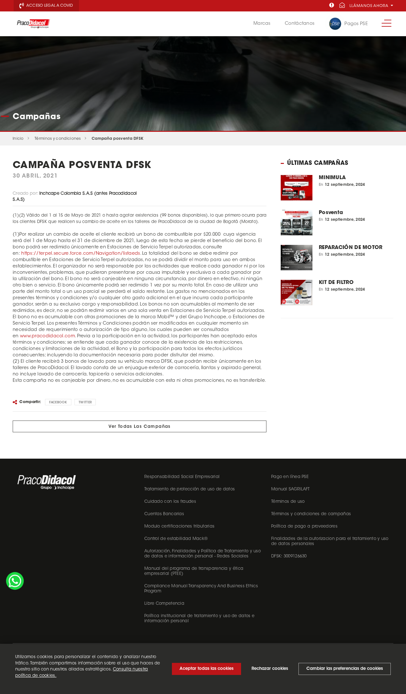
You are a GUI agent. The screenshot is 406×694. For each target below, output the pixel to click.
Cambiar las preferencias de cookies (344, 669)
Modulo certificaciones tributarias (179, 526)
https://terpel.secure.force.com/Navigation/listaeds (80, 254)
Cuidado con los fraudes (170, 502)
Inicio (18, 139)
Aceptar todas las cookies (206, 669)
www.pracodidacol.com (47, 336)
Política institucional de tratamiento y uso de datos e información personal (199, 618)
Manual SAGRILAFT (290, 489)
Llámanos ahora (370, 6)
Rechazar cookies (270, 669)
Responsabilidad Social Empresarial (181, 477)
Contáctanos (299, 24)
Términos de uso (288, 502)
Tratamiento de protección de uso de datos (189, 489)
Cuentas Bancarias (164, 514)
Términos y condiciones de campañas (311, 514)
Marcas (262, 24)
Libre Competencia (164, 604)
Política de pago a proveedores (304, 526)
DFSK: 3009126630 (289, 556)
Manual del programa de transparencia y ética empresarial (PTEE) (193, 571)
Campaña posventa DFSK (117, 139)
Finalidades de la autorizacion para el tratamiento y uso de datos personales (330, 541)
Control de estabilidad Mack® (175, 539)
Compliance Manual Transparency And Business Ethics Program (201, 588)
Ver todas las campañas (139, 427)
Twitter (85, 402)
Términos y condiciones (58, 139)
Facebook (58, 402)
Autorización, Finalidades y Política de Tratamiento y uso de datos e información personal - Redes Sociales (202, 553)
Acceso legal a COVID (49, 6)
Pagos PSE (356, 24)
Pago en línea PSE (290, 477)
